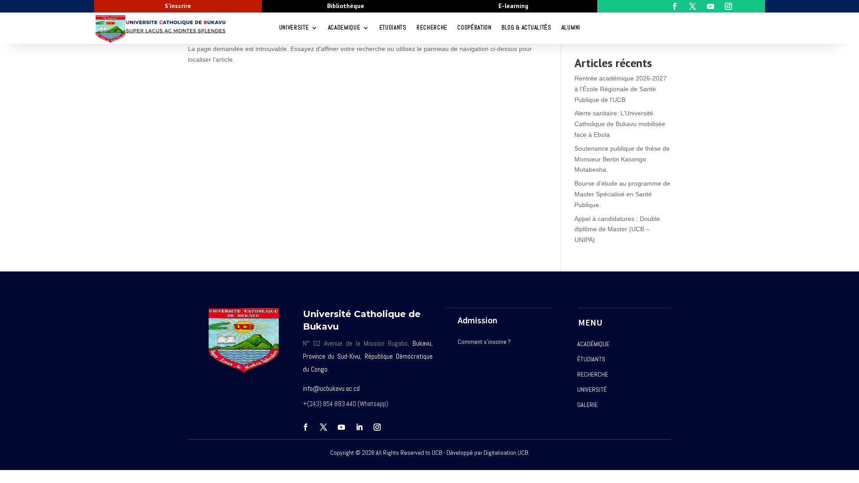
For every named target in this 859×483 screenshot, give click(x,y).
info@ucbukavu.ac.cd (331, 388)
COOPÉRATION (474, 27)
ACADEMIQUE (344, 27)
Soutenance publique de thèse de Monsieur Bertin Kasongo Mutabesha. (622, 159)
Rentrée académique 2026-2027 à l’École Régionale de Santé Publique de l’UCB (620, 89)
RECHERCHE (432, 27)
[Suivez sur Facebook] (305, 427)
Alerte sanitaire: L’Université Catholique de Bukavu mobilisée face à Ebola (619, 124)
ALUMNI (570, 27)
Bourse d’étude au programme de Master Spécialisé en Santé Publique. (622, 194)
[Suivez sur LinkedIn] (359, 427)
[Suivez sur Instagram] (377, 427)
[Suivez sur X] (323, 427)
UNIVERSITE (294, 27)
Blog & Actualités (527, 27)
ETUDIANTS (393, 27)
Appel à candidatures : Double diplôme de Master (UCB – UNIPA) (617, 229)
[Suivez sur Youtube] (341, 427)
